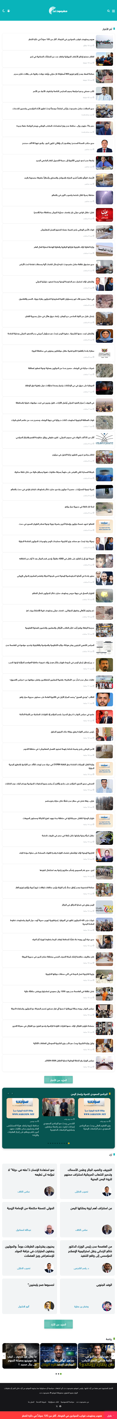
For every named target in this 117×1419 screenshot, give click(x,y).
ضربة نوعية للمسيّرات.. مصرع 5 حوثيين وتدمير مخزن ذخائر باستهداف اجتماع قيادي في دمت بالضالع (52, 489)
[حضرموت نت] (58, 10)
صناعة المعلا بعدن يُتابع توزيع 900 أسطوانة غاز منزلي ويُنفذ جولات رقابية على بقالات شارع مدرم (54, 73)
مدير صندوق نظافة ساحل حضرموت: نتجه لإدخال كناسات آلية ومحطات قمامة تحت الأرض (56, 264)
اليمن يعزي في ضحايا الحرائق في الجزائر (78, 904)
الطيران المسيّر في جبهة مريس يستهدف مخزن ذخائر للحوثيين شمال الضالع (63, 593)
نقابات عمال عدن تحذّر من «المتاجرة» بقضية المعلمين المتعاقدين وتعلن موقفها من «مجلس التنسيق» (52, 679)
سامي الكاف (24, 1191)
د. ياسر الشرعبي (81, 1268)
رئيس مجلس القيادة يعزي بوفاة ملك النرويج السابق (72, 731)
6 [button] (57, 1143)
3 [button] (64, 1143)
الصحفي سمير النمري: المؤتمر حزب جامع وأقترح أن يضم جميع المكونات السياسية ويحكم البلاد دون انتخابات (49, 783)
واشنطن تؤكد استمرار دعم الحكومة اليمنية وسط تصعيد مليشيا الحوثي (65, 281)
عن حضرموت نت (82, 1401)
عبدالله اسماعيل (23, 1229)
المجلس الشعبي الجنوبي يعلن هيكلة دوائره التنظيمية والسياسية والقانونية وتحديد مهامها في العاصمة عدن (50, 645)
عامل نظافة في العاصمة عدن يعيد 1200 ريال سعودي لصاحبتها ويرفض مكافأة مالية (59, 991)
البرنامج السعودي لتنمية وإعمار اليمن (89, 1093)
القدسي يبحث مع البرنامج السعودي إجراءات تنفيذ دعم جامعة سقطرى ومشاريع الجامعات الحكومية (59, 1126)
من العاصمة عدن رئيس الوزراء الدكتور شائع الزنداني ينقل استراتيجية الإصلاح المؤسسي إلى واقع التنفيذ (90, 1250)
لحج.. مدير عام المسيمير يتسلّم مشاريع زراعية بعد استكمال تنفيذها (67, 870)
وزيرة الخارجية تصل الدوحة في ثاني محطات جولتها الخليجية (70, 973)
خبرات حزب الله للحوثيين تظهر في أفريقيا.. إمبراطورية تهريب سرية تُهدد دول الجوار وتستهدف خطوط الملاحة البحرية (52, 921)
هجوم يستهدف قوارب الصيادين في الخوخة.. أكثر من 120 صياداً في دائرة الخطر (61, 39)
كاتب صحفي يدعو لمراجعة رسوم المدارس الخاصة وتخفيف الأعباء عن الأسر (63, 91)
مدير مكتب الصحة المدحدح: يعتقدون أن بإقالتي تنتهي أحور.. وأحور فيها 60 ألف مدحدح (58, 143)
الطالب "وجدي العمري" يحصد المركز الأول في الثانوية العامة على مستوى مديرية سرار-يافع (57, 697)
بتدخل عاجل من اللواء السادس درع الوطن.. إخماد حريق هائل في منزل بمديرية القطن (59, 316)
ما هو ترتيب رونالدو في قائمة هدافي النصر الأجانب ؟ (97, 1359)
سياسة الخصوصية (67, 1401)
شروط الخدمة (41, 1401)
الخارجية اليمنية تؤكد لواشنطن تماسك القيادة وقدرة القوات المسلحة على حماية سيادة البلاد (56, 852)
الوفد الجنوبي (104, 1284)
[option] (94, 1114)
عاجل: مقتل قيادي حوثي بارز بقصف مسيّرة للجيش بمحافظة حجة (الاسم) (64, 212)
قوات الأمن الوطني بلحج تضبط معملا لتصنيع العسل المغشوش (67, 229)
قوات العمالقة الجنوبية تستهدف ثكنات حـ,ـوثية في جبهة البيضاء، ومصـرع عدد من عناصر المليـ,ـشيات (52, 420)
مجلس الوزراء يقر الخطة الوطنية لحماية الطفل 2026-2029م (69, 1060)
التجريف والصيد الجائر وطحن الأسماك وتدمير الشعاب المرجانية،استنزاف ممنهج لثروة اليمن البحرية (88, 1174)
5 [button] (59, 1143)
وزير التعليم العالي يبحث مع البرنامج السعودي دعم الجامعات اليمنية (94, 1126)
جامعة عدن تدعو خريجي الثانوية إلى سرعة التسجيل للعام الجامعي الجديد (65, 160)
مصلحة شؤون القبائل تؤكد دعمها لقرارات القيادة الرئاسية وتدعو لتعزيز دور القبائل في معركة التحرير (53, 1025)
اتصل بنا (31, 1401)
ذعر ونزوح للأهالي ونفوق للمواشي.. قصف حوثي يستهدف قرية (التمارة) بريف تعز (60, 610)
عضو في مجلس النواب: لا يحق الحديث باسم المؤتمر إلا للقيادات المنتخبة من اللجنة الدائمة (57, 714)
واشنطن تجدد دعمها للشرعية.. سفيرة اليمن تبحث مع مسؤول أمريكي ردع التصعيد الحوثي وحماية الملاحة (51, 333)
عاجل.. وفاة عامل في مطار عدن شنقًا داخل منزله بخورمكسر (69, 800)
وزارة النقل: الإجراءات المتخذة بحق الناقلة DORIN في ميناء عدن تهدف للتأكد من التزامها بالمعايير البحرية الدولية (51, 766)
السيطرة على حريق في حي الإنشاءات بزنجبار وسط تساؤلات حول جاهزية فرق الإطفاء (59, 385)
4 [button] (61, 1143)
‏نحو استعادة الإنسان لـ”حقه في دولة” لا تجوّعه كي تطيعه (31, 1171)
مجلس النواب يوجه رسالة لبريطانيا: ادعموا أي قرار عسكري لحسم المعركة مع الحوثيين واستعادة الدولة (52, 1008)
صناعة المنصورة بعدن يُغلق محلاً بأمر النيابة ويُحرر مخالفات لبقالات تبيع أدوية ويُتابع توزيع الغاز (55, 887)
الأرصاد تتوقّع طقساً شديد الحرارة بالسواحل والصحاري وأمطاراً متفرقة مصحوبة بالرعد (59, 177)
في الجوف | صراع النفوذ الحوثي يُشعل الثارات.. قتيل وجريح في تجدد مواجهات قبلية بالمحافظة (55, 402)
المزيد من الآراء (58, 1324)
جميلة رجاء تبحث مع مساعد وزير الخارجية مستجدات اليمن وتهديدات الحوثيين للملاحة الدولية (56, 541)
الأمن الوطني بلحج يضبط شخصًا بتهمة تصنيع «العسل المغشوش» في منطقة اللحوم (59, 748)
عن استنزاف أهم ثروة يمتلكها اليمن (91, 1207)
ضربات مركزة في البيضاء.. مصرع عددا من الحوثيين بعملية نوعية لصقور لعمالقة (61, 368)
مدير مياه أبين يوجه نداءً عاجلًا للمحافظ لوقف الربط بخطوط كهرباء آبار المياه (63, 939)
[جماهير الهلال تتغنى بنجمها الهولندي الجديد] (58, 1356)
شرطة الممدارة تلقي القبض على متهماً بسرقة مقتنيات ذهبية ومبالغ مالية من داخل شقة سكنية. (54, 471)
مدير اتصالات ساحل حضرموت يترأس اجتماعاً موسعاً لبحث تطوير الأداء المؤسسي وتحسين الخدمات (53, 108)
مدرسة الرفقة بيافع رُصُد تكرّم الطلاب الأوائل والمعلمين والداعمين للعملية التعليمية (59, 627)
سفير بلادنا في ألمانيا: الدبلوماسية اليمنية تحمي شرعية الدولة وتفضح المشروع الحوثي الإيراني (55, 575)
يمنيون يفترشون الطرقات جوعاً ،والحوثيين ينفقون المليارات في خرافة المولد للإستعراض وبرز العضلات (29, 1250)
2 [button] (66, 1143)
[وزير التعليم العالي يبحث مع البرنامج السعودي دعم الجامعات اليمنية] (94, 1108)
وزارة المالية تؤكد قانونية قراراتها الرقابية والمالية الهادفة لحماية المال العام (64, 246)
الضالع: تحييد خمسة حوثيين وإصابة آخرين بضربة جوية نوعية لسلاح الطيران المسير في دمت (56, 523)
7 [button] (55, 1143)
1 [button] (69, 1143)
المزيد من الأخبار (58, 1079)
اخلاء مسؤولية (53, 1401)
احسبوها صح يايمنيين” (41, 1284)
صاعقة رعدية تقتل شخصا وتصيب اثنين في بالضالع (73, 195)
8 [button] (52, 1143)
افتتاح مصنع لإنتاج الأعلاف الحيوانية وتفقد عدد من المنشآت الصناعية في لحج (62, 56)
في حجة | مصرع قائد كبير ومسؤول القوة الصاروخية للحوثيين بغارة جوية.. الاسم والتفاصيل (56, 298)
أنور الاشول (23, 1306)
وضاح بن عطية (81, 1306)
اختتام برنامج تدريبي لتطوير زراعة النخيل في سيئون (73, 454)
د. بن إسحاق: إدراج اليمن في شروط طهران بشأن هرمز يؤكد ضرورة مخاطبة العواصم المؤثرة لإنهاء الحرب (51, 662)
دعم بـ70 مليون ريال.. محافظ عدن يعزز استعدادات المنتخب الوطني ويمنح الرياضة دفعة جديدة (55, 125)
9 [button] (50, 1143)
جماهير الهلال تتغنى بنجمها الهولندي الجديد (59, 1361)
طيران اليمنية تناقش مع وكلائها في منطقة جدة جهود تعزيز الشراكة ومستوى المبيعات (58, 818)
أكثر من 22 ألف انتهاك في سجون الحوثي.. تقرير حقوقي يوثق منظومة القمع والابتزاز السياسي (55, 437)
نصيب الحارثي (81, 1191)
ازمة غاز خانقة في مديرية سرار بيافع (79, 506)
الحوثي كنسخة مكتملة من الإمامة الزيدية (30, 1207)
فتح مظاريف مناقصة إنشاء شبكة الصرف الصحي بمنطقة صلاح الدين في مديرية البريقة (58, 956)
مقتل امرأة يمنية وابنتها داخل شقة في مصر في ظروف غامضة (68, 835)
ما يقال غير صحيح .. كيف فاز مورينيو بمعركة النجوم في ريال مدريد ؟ (22, 1359)
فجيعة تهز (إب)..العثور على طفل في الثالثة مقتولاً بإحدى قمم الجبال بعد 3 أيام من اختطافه (56, 558)
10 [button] (48, 1143)
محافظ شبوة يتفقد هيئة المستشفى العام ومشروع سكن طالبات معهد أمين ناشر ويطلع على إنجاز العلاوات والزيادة (23, 1130)
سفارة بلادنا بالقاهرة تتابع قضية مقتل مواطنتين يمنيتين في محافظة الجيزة (63, 350)
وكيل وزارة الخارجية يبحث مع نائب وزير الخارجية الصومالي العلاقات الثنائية (63, 1043)
